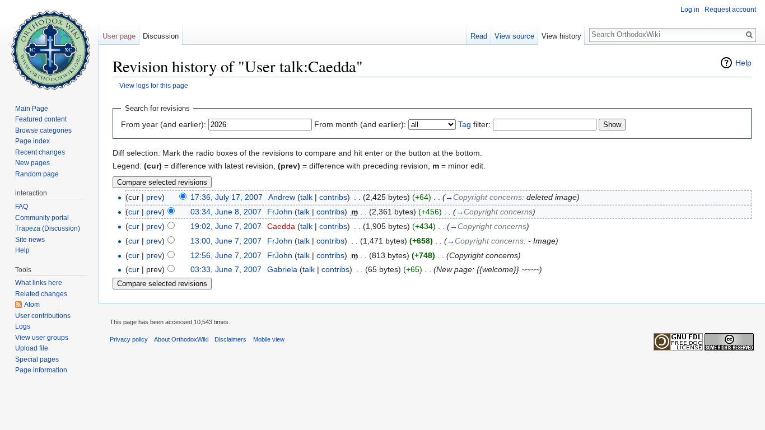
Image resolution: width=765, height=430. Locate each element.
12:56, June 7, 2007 (226, 255)
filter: (474, 124)
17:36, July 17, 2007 (226, 197)
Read (478, 36)
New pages (32, 163)
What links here (38, 283)
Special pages (37, 359)
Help (743, 62)
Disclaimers (230, 339)
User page (119, 36)
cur (133, 211)
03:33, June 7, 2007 (226, 269)
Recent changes (40, 152)
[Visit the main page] (49, 45)
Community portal (42, 218)
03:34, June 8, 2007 (226, 211)
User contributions (43, 316)
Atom (32, 305)
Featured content (41, 119)
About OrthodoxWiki (181, 339)
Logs (22, 326)
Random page (37, 174)
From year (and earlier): (163, 124)
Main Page (31, 109)
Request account (730, 9)
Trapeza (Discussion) (47, 228)
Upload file (31, 348)
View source (514, 36)
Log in (689, 9)
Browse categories (43, 130)
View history (561, 36)
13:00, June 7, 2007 (226, 240)
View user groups (41, 338)
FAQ (21, 207)
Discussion (161, 36)
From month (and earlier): (360, 124)
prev (154, 197)
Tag (464, 124)
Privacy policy (129, 339)
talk (306, 197)
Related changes (41, 294)
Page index (32, 141)
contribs (333, 197)
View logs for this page (153, 85)
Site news (30, 240)
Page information (41, 370)
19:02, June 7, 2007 (226, 226)
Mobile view (268, 339)
